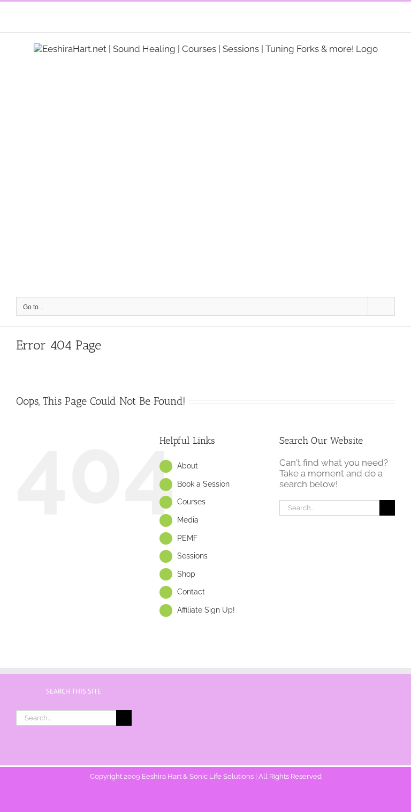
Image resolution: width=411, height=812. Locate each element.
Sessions (192, 556)
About (187, 465)
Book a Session (203, 484)
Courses (191, 501)
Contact (191, 591)
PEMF (187, 538)
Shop (186, 574)
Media (188, 520)
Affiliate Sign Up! (206, 610)
